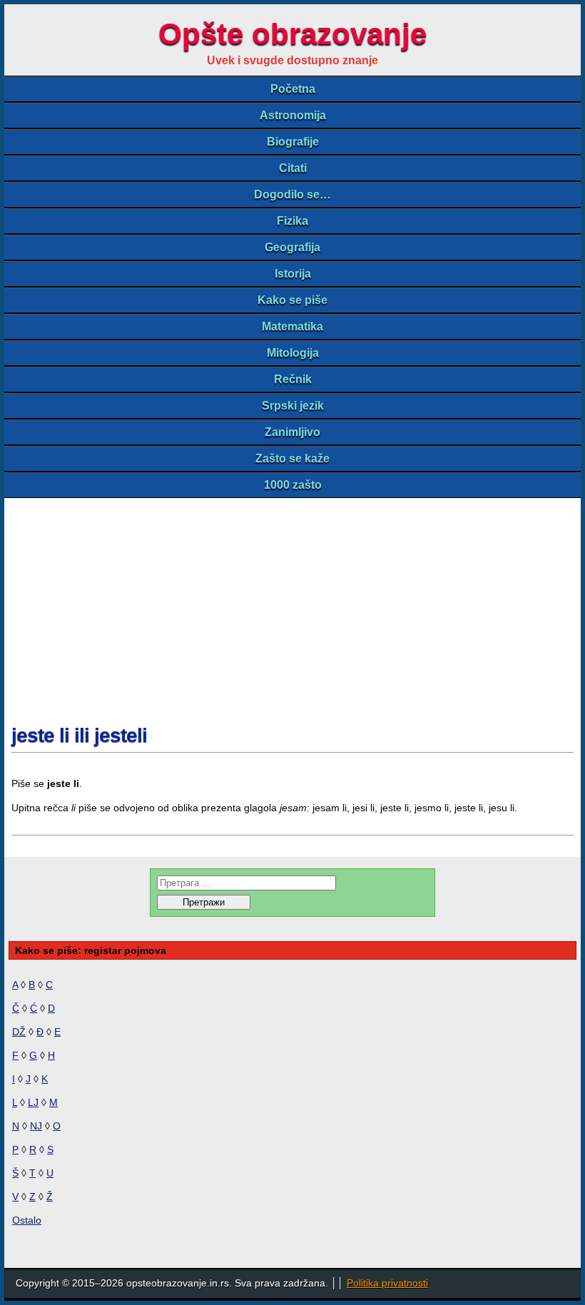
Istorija (293, 274)
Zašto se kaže (292, 458)
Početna (292, 89)
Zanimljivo (292, 432)
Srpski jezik (293, 406)
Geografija (292, 247)
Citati (293, 168)
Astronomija (293, 115)
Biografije (293, 142)
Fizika (292, 221)
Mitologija (293, 353)
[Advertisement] (292, 605)
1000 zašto (293, 485)
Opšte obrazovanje (292, 34)
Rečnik (293, 379)
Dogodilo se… (292, 194)
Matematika (292, 326)
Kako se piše (292, 300)
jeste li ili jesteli (79, 735)
